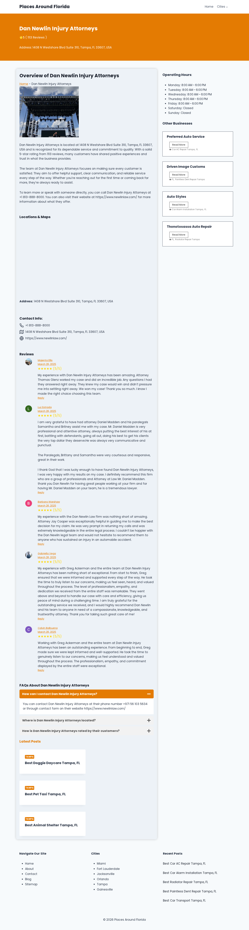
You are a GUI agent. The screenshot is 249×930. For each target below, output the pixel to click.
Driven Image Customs (186, 166)
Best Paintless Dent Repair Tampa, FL (189, 891)
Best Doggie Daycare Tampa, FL (52, 763)
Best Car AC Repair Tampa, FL (184, 864)
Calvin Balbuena (48, 628)
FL (197, 149)
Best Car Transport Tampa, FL (184, 900)
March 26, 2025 (47, 364)
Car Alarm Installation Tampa (187, 209)
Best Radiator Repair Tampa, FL (185, 882)
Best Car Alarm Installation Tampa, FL (190, 873)
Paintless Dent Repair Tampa (190, 179)
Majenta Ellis (45, 360)
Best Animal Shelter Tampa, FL (51, 825)
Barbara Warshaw (49, 501)
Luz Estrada (45, 407)
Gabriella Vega (47, 553)
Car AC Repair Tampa (183, 149)
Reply (41, 398)
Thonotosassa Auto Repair (189, 226)
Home (209, 7)
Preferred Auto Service (186, 136)
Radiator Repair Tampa (187, 239)
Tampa (30, 756)
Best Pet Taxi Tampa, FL (45, 794)
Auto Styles (176, 196)
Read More (179, 145)
